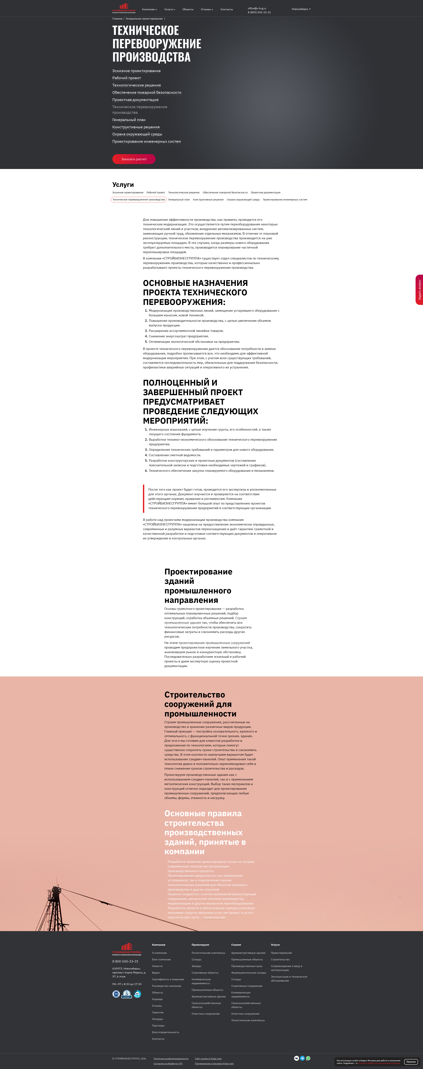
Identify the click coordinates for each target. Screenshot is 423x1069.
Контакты (158, 1038)
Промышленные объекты (207, 989)
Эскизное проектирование (136, 70)
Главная (117, 18)
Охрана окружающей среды (137, 134)
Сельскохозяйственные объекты (206, 1005)
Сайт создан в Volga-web (208, 1058)
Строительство (280, 959)
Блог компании (161, 959)
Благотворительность (165, 1032)
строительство (214, 917)
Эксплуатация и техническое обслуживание (289, 978)
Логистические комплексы (208, 952)
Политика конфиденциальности (171, 1058)
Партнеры (158, 1025)
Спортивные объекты (205, 972)
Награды (157, 1019)
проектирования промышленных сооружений (214, 642)
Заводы (196, 966)
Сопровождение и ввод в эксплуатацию (286, 968)
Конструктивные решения (136, 127)
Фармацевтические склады (248, 972)
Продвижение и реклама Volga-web (214, 1063)
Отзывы (157, 1005)
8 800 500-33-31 (125, 961)
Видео (156, 972)
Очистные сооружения (206, 1013)
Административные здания (209, 996)
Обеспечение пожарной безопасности (146, 92)
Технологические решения (136, 85)
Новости (157, 966)
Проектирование (181, 875)
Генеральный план (129, 119)
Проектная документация (135, 99)
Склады (196, 959)
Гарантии (157, 1012)
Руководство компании (166, 985)
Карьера (157, 999)
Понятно (411, 1062)
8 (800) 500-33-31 (259, 12)
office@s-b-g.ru (257, 8)
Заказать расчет (134, 159)
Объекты (157, 992)
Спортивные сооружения (246, 985)
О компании (159, 952)
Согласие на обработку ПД (168, 1063)
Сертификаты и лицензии (168, 979)
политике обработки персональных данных (379, 1063)
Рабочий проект (126, 77)
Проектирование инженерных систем (146, 141)
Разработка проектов (184, 861)
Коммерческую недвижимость (201, 981)
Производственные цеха (246, 966)
